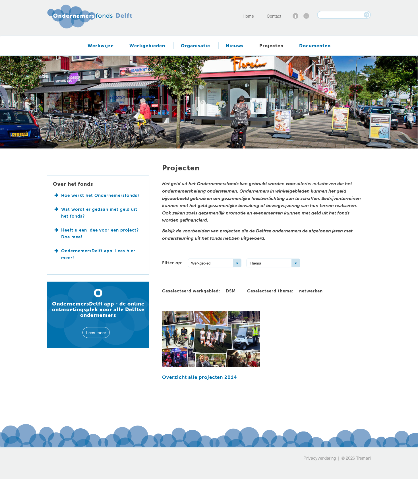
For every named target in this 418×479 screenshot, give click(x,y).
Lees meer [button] (96, 332)
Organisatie (195, 45)
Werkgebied (200, 263)
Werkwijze (101, 45)
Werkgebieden (147, 45)
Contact (274, 16)
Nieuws (235, 45)
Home (248, 16)
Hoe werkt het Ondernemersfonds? (100, 195)
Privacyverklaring (319, 458)
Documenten (315, 45)
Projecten (271, 45)
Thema (255, 263)
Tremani (363, 458)
